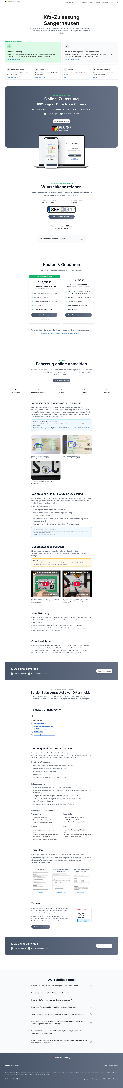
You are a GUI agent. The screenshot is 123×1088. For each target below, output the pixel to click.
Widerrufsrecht (113, 1079)
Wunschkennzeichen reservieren (78, 315)
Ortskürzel (43, 200)
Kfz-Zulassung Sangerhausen (57, 12)
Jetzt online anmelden (61, 121)
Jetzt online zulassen (44, 315)
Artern (105, 1065)
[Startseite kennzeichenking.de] (12, 2)
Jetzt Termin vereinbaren (41, 927)
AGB (104, 1079)
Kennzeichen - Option (76, 200)
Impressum (86, 1079)
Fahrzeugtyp (54, 200)
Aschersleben (113, 1065)
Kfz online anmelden (104, 671)
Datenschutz (96, 1079)
